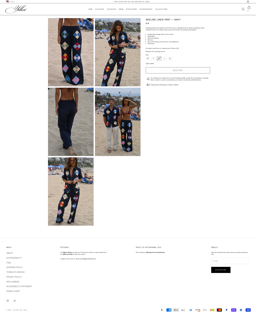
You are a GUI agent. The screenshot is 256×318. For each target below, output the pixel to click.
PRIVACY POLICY (14, 276)
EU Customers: (150, 252)
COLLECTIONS (161, 9)
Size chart (150, 63)
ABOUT (9, 253)
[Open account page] (248, 1)
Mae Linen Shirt (161, 42)
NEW (91, 9)
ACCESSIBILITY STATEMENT (19, 286)
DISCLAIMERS (12, 281)
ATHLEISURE (131, 9)
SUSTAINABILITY (14, 257)
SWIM (121, 9)
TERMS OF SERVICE (15, 272)
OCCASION (111, 9)
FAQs (8, 262)
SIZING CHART (13, 291)
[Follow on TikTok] (14, 300)
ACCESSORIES (146, 9)
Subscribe (221, 270)
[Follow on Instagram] (7, 300)
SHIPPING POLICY (14, 267)
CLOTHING (99, 9)
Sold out (178, 70)
